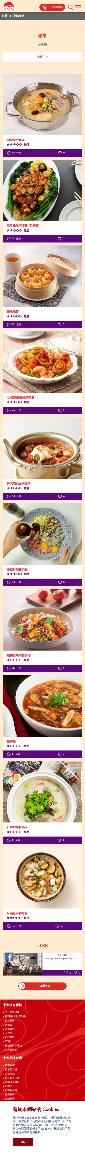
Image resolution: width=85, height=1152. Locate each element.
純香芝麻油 (11, 1050)
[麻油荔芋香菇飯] (42, 878)
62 (61, 926)
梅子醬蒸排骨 (12, 1078)
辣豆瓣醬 (10, 1021)
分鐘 (16, 153)
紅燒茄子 (10, 1099)
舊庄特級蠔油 (12, 1012)
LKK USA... (62, 955)
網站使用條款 (32, 1132)
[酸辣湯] (42, 706)
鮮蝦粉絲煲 (11, 1090)
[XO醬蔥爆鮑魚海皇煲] (42, 362)
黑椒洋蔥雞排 (12, 1082)
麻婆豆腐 (10, 1065)
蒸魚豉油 (10, 1029)
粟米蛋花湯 (11, 1070)
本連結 (55, 1125)
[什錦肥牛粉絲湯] (42, 791)
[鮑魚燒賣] (42, 276)
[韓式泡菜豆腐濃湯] (42, 448)
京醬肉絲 (10, 1074)
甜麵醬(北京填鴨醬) (15, 1016)
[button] (70, 7)
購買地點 (57, 7)
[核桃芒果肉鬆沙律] (42, 620)
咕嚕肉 (8, 1086)
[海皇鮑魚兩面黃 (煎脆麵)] (42, 190)
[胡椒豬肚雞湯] (42, 104)
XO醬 (8, 1041)
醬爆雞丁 (10, 1095)
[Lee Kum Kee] (9, 6)
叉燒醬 (8, 1033)
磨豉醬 (8, 1025)
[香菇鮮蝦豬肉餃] (42, 534)
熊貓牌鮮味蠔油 (13, 1046)
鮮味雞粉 (10, 1037)
